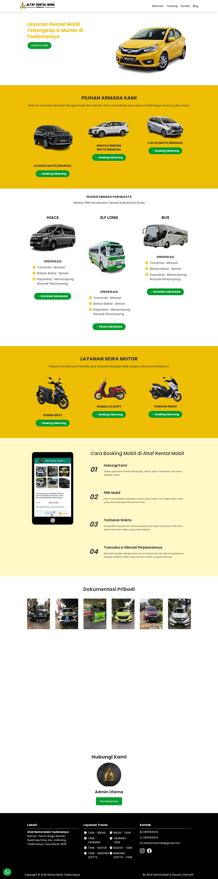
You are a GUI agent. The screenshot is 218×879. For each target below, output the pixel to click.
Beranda (157, 6)
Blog (195, 6)
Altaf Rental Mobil (157, 874)
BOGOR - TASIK (122, 848)
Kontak (185, 6)
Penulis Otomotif (183, 874)
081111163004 (150, 832)
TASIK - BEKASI (96, 833)
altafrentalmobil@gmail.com (161, 843)
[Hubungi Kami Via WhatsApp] (7, 872)
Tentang (172, 6)
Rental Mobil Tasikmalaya (63, 874)
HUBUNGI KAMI (39, 45)
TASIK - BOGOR (97, 848)
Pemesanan (109, 801)
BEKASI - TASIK (122, 833)
